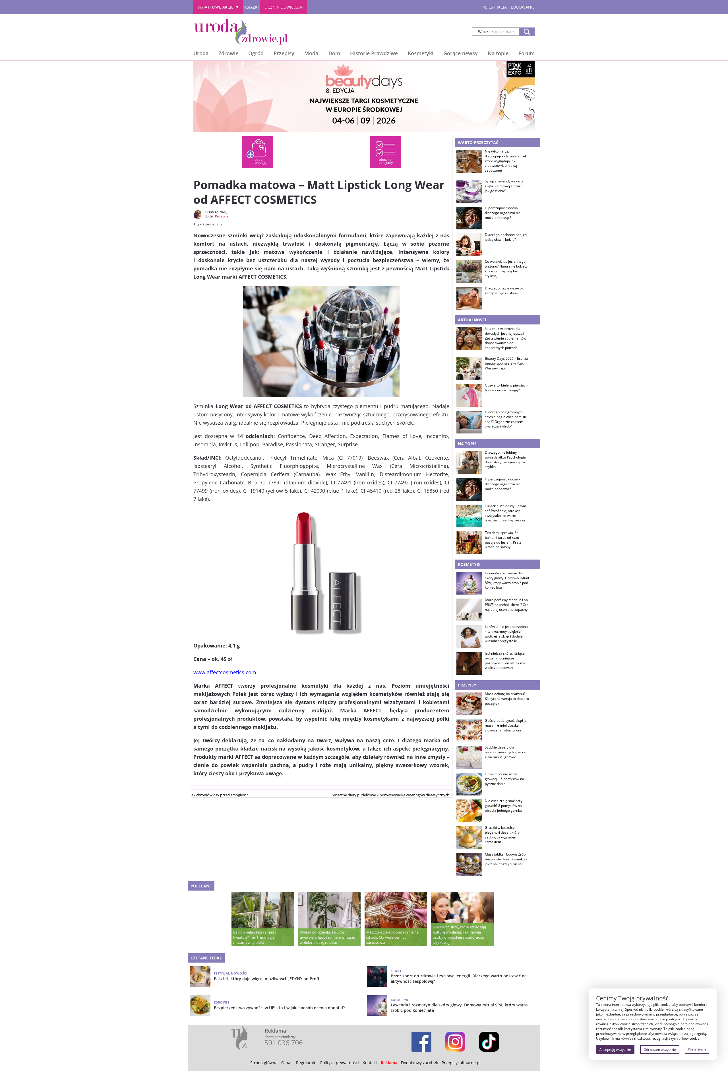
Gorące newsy (460, 53)
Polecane (201, 886)
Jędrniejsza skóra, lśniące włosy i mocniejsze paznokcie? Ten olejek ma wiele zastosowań (505, 660)
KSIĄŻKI (251, 7)
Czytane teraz (206, 958)
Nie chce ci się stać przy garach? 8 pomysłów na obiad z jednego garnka (503, 806)
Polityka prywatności (339, 1062)
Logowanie (523, 7)
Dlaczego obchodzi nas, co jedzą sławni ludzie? (506, 237)
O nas (286, 1062)
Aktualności (472, 319)
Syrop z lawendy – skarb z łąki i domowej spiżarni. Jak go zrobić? (504, 186)
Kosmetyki (420, 53)
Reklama (389, 1062)
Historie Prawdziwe (374, 53)
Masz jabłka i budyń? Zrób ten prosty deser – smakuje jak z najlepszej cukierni (506, 859)
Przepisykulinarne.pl (461, 1062)
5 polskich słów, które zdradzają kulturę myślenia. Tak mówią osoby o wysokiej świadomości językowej (459, 934)
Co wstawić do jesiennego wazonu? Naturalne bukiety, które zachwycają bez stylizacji (506, 268)
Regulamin (306, 1062)
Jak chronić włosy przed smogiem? (219, 794)
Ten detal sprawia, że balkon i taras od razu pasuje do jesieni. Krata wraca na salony (503, 540)
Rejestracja (495, 7)
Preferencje (697, 1049)
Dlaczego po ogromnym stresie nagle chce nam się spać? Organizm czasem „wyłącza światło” (506, 419)
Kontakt (370, 1062)
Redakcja (221, 216)
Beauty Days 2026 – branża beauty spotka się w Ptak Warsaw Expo (506, 363)
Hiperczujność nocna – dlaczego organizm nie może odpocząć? (503, 213)
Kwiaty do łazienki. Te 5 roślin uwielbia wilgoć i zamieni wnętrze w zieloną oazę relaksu (327, 937)
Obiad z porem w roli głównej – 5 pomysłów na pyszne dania (504, 779)
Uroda (200, 53)
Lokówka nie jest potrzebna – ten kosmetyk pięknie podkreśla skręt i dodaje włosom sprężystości (506, 633)
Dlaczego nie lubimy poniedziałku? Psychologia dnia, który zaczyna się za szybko (505, 459)
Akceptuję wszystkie (615, 1049)
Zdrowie (228, 53)
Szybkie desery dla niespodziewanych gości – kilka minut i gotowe (505, 752)
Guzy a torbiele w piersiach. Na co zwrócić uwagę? (506, 387)
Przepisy (284, 53)
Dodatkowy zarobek (419, 1062)
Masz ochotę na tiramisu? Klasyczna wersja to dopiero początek (507, 699)
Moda (311, 53)
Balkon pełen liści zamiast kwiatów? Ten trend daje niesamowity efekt (254, 937)
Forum (526, 53)
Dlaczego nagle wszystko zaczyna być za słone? (504, 290)
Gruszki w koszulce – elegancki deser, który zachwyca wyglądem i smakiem (502, 834)
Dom (334, 53)
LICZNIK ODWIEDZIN (283, 7)
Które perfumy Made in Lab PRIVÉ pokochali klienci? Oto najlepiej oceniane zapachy (506, 605)
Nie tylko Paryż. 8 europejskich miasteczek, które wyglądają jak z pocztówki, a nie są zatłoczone (506, 161)
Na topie (498, 53)
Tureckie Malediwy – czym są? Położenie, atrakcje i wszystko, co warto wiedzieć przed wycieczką (505, 513)
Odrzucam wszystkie (660, 1049)
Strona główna (264, 1062)
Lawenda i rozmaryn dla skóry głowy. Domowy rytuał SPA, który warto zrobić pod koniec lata (507, 580)
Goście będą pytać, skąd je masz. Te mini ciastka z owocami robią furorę (506, 725)
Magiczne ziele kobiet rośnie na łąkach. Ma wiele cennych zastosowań (392, 937)
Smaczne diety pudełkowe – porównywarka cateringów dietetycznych (390, 794)
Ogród (256, 53)
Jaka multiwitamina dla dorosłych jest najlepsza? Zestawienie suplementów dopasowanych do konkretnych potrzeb (505, 338)
